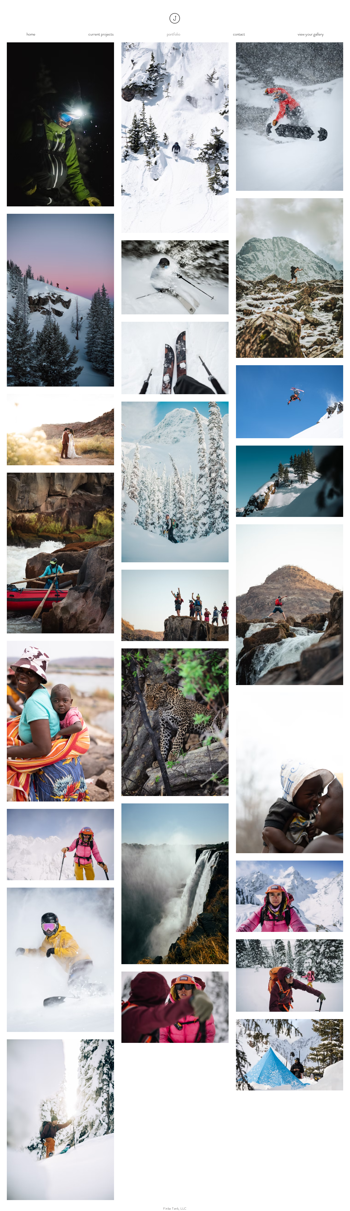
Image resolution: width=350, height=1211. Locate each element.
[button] (101, 34)
